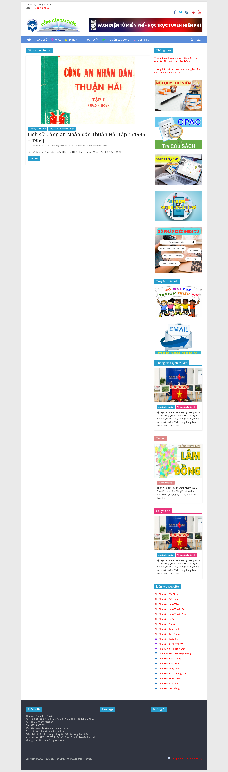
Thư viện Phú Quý (168, 624)
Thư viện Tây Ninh (169, 683)
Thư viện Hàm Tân (169, 604)
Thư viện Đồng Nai (169, 668)
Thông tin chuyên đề (186, 407)
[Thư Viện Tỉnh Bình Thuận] (29, 39)
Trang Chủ (40, 39)
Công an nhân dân (62, 145)
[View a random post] (199, 39)
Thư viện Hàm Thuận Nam (173, 614)
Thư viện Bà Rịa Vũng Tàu (173, 673)
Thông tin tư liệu (165, 482)
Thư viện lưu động (117, 39)
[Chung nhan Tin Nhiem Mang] (185, 758)
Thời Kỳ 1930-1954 (37, 128)
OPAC (58, 39)
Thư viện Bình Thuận (98, 145)
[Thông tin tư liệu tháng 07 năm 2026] (178, 445)
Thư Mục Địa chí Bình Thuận (62, 128)
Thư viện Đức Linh (168, 599)
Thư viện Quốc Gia (168, 638)
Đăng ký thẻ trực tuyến (83, 39)
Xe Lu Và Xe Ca (42, 7)
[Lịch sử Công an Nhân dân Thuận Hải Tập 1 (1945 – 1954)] (88, 57)
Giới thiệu (143, 39)
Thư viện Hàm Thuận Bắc (172, 609)
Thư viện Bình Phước (170, 663)
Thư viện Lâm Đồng (169, 688)
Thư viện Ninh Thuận (170, 678)
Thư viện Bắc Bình (168, 594)
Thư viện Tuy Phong (169, 634)
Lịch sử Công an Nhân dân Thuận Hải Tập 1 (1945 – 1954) (86, 137)
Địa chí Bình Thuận (80, 145)
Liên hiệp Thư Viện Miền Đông (175, 653)
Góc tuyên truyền (165, 407)
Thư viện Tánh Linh (169, 629)
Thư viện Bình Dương (170, 658)
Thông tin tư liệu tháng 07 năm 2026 (177, 487)
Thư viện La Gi (166, 619)
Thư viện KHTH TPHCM (171, 644)
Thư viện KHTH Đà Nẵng (172, 648)
